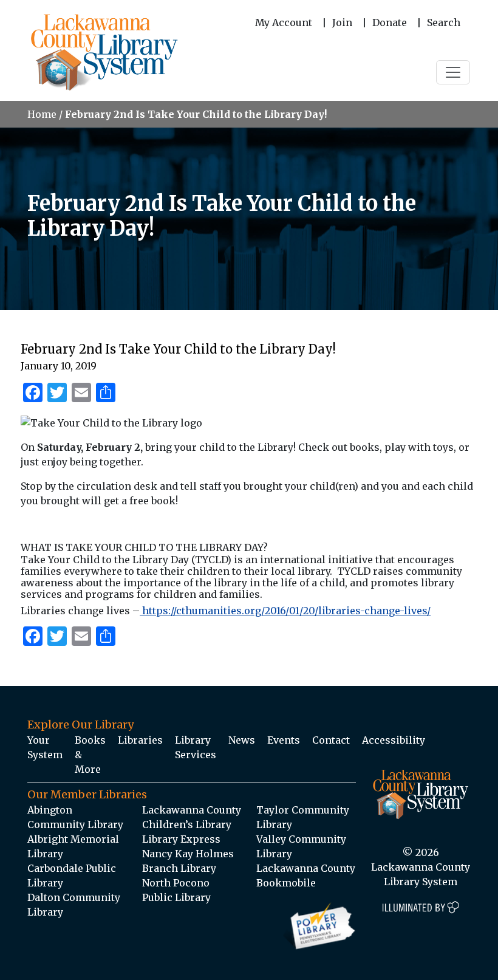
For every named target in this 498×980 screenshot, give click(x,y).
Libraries (140, 740)
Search (443, 22)
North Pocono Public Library (176, 890)
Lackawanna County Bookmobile (305, 875)
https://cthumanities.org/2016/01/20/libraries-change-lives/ (285, 611)
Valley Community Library (301, 846)
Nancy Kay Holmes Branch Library (188, 861)
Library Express (181, 839)
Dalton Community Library (73, 904)
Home (41, 114)
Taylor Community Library (302, 817)
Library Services (195, 747)
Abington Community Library (75, 817)
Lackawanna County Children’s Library (191, 817)
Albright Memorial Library (73, 846)
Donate (389, 22)
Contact (331, 740)
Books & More (90, 754)
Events (283, 740)
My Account (283, 22)
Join (342, 22)
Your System (45, 747)
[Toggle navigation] (453, 72)
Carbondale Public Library (71, 875)
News (241, 740)
